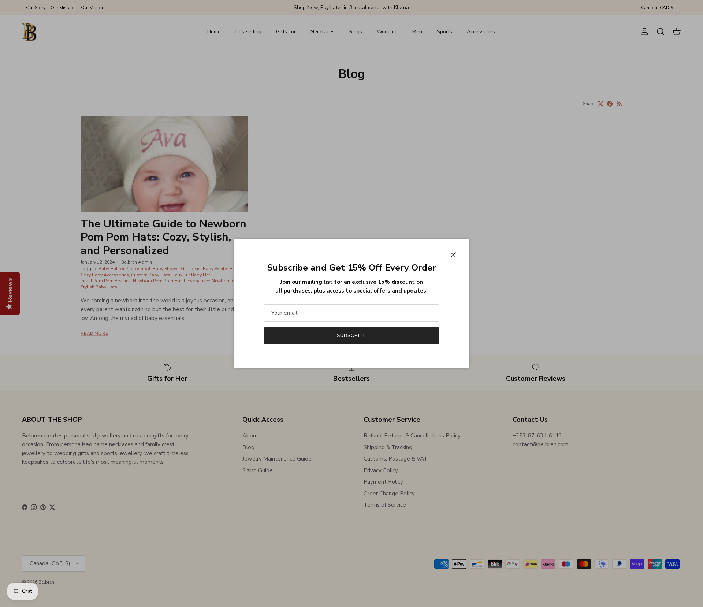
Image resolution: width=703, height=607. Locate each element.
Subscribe (351, 335)
